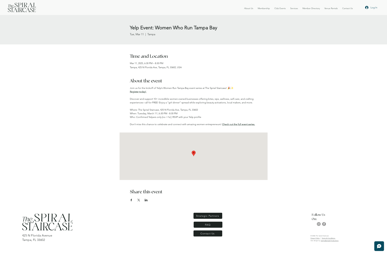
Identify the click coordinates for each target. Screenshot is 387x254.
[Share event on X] (138, 200)
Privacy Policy (315, 238)
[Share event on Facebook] (131, 200)
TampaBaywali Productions (329, 241)
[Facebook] (324, 224)
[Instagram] (319, 224)
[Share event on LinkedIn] (146, 200)
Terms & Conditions (328, 238)
